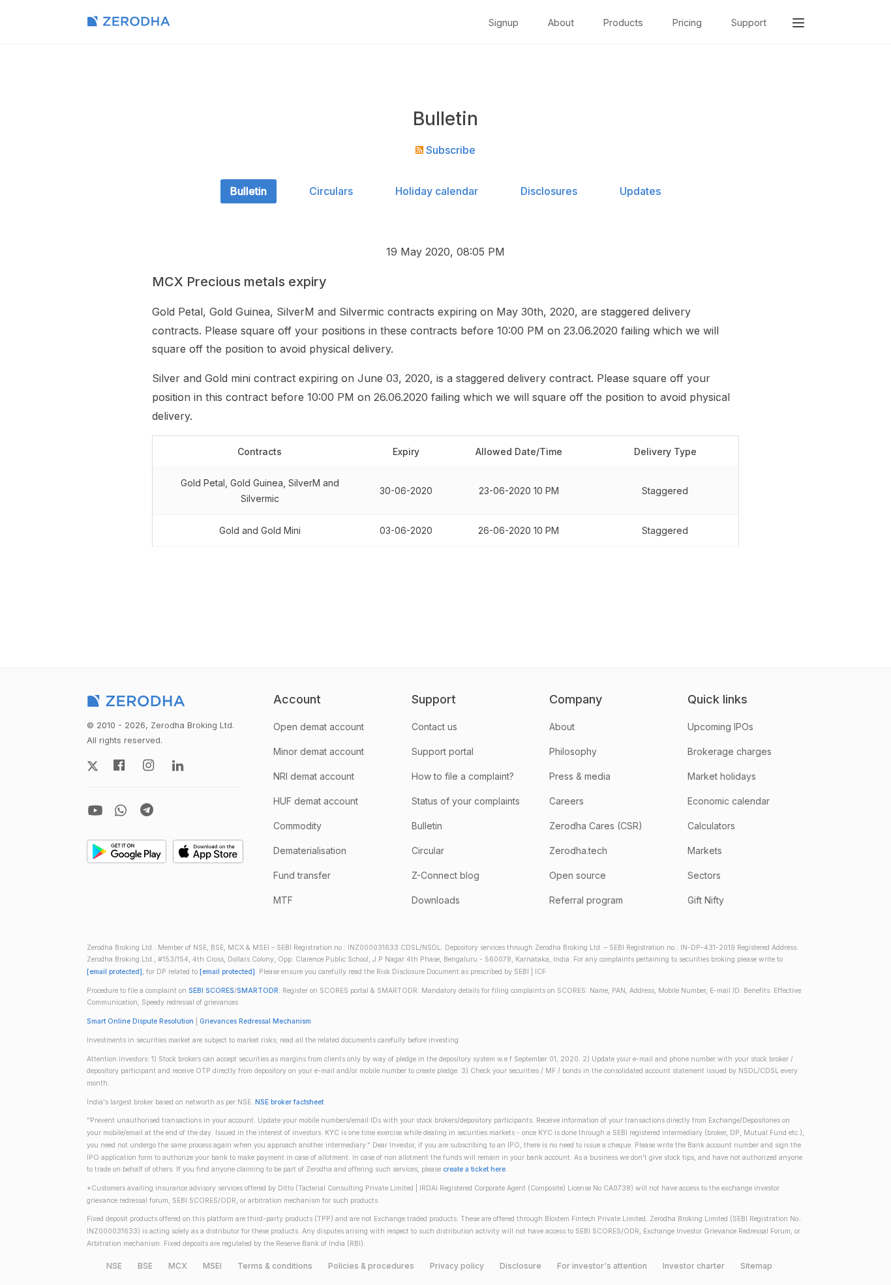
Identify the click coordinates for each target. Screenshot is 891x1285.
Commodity (297, 825)
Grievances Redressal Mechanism (255, 1021)
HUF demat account (315, 800)
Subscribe (449, 149)
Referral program (586, 900)
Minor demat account (318, 751)
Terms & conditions (274, 1266)
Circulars (331, 191)
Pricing (687, 22)
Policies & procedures (371, 1266)
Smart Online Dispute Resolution (140, 1021)
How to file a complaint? (463, 776)
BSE (145, 1266)
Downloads (436, 900)
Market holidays (721, 776)
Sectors (704, 875)
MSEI (212, 1266)
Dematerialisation (309, 850)
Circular (428, 850)
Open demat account (318, 726)
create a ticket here (474, 1169)
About (561, 22)
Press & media (580, 776)
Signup (504, 22)
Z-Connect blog (445, 875)
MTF (283, 900)
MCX (177, 1266)
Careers (566, 800)
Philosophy (573, 751)
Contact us (434, 726)
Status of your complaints (466, 800)
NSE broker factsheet (289, 1102)
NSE (114, 1266)
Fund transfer (302, 875)
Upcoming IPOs (720, 726)
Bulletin (248, 191)
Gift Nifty (705, 900)
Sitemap (756, 1266)
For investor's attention (602, 1266)
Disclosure (520, 1266)
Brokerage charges (729, 751)
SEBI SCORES (211, 990)
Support (748, 22)
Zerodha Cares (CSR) (595, 825)
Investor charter (694, 1266)
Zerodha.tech (578, 850)
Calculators (711, 825)
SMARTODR (258, 990)
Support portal (443, 751)
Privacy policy (457, 1266)
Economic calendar (728, 800)
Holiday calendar (436, 191)
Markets (704, 850)
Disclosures (549, 191)
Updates (640, 191)
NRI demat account (313, 776)
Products (623, 22)
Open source (577, 875)
